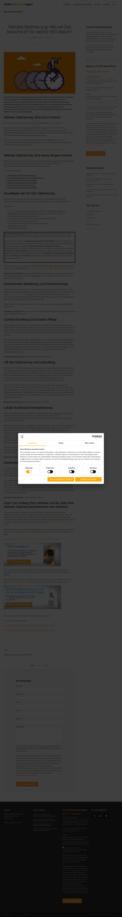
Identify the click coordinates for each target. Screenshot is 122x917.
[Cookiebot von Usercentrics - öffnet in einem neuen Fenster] (93, 436)
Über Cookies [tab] (89, 443)
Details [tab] (61, 443)
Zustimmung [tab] (32, 443)
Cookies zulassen (88, 479)
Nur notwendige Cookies (61, 479)
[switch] (48, 471)
